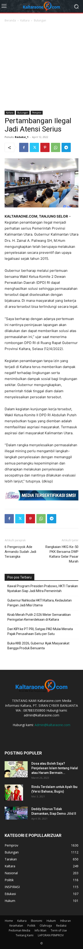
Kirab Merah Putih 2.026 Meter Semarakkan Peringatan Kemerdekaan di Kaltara (39, 617)
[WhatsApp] (55, 147)
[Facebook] (23, 147)
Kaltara (25, 20)
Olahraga (46, 926)
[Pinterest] (45, 147)
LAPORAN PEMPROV (51, 935)
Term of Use (59, 930)
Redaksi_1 (21, 137)
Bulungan (40, 20)
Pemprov (36, 112)
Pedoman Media (19, 930)
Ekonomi (36, 921)
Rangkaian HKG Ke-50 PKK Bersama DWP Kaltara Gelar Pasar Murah (61, 554)
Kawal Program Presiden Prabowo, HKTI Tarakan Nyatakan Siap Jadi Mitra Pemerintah (42, 588)
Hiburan (65, 921)
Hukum (51, 921)
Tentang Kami (24, 935)
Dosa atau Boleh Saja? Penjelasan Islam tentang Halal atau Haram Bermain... (54, 768)
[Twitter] (34, 147)
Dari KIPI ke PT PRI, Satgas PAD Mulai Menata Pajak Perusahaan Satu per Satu (40, 631)
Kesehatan (16, 926)
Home (9, 921)
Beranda (10, 20)
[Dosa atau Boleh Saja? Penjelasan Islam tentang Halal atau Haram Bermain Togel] (16, 769)
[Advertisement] (41, 66)
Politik (31, 926)
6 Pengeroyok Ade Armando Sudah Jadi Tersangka (20, 552)
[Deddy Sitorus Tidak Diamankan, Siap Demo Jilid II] (16, 813)
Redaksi (61, 926)
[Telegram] (66, 147)
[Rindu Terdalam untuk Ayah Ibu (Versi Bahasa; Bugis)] (14, 792)
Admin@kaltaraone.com (52, 725)
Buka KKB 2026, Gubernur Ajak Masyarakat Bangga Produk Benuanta (38, 645)
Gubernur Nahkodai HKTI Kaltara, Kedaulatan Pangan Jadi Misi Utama (39, 603)
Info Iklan (40, 930)
